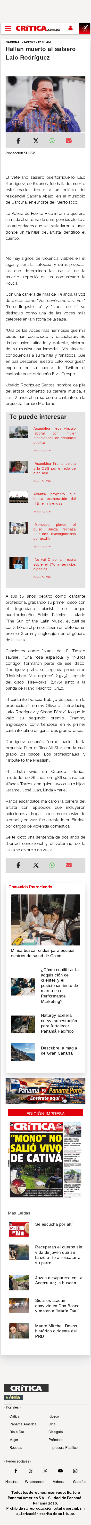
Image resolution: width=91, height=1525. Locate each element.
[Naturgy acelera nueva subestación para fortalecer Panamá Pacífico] (23, 1024)
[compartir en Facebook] (18, 141)
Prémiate (56, 1439)
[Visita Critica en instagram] (75, 1470)
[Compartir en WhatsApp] (54, 139)
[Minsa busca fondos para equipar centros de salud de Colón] (45, 919)
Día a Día (16, 1431)
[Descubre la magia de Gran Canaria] (23, 1051)
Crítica (14, 1416)
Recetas (15, 1447)
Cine (52, 1423)
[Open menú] (8, 28)
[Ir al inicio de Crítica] (38, 28)
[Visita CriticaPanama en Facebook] (16, 1470)
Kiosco (54, 1416)
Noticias (11, 1481)
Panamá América (22, 1423)
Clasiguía (56, 1431)
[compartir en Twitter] (36, 141)
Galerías (79, 1481)
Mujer (13, 1439)
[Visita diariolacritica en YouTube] (60, 1470)
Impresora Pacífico (63, 1447)
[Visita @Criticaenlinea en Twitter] (30, 1470)
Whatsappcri (34, 1481)
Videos (58, 1481)
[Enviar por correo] (69, 141)
